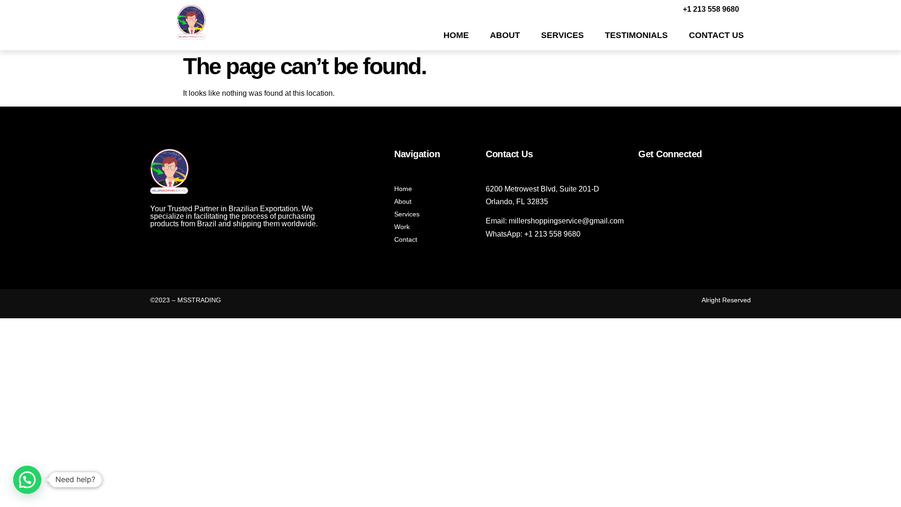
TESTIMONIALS (636, 35)
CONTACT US (716, 35)
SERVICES (562, 35)
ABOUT (505, 35)
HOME (456, 35)
